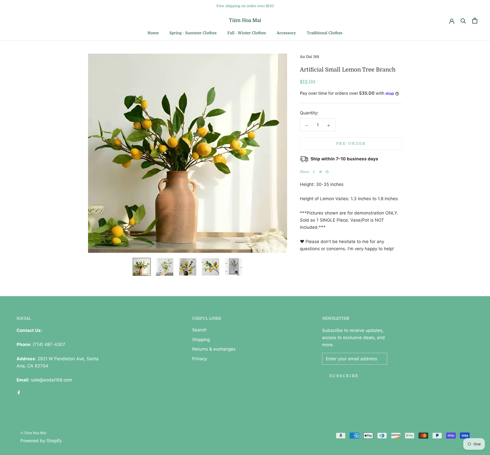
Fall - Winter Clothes (246, 33)
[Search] (463, 20)
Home (153, 33)
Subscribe (344, 376)
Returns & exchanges (214, 349)
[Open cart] (474, 20)
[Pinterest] (327, 171)
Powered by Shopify (41, 440)
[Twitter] (320, 171)
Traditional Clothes (324, 33)
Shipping (201, 339)
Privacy (199, 358)
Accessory (286, 33)
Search (199, 329)
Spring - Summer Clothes (193, 33)
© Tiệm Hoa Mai (33, 433)
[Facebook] (313, 171)
